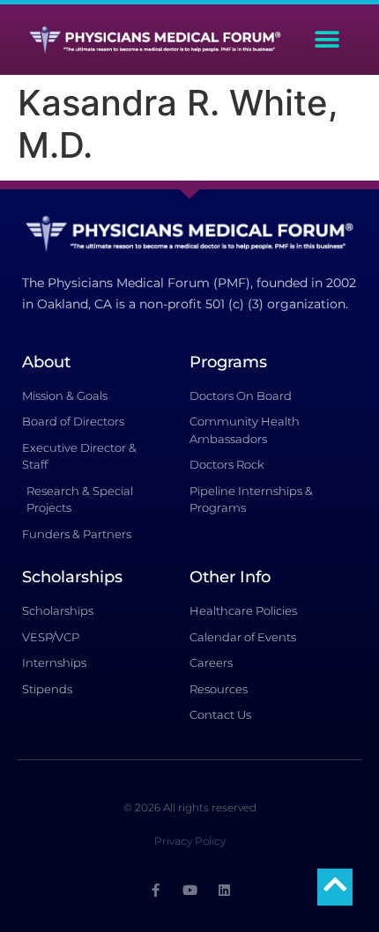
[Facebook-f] (155, 890)
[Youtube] (190, 890)
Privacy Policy (190, 840)
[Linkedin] (224, 890)
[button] (327, 40)
